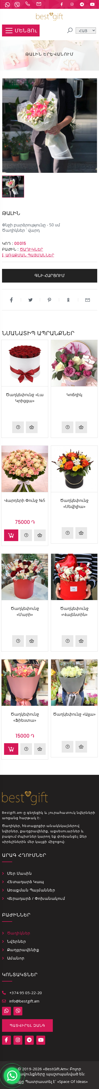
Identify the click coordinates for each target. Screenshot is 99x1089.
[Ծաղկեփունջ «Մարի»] (25, 577)
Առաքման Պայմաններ (31, 889)
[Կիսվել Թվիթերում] (30, 300)
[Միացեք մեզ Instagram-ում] (72, 4)
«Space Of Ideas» (72, 1081)
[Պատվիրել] (11, 535)
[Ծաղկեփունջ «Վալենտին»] (74, 577)
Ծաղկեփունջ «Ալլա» (74, 714)
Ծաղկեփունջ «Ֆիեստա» (25, 717)
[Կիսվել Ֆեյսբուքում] (11, 300)
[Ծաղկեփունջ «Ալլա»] (74, 682)
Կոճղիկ (74, 394)
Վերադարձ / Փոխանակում (36, 898)
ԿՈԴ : (7, 243)
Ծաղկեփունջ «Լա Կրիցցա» (25, 397)
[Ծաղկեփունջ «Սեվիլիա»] (74, 469)
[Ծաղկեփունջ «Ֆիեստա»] (25, 682)
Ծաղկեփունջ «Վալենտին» (74, 611)
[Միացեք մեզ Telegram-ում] (82, 4)
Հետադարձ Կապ (25, 881)
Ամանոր (16, 957)
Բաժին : (10, 249)
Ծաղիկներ (31, 249)
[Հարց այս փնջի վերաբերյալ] (26, 535)
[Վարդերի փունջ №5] (25, 469)
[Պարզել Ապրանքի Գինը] (18, 427)
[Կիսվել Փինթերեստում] (49, 300)
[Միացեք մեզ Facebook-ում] (62, 4)
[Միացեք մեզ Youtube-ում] (92, 4)
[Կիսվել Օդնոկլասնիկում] (68, 300)
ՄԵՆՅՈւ (26, 30)
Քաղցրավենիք (23, 949)
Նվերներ (16, 941)
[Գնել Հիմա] (32, 427)
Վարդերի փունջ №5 (24, 500)
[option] (13, 187)
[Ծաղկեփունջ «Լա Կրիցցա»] (25, 363)
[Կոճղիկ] (74, 363)
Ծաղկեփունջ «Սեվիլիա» (74, 503)
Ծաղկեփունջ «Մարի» (25, 611)
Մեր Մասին (19, 873)
